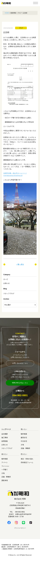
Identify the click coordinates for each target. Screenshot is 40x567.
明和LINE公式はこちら (20, 383)
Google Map (20, 508)
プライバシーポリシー (20, 528)
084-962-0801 (20, 395)
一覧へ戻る (20, 264)
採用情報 (4, 441)
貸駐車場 (4, 480)
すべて (5, 279)
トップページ (6, 429)
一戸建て (4, 469)
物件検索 (24, 434)
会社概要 (4, 434)
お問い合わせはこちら (20, 363)
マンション (5, 466)
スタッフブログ (8, 293)
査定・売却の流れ (27, 459)
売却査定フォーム (27, 462)
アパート (4, 462)
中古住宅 (24, 441)
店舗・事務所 (25, 448)
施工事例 (4, 437)
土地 (22, 445)
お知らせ (6, 283)
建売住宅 (24, 437)
